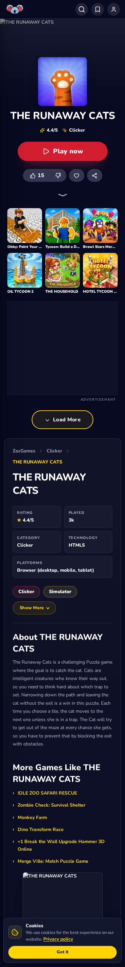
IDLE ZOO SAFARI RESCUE (47, 793)
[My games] (97, 9)
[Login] (113, 9)
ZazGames (24, 451)
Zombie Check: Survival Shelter (51, 805)
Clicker (54, 451)
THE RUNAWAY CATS (37, 462)
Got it (62, 952)
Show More (32, 608)
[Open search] (81, 9)
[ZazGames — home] (15, 9)
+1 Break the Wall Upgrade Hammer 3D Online (61, 845)
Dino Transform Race (41, 829)
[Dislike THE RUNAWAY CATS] (58, 175)
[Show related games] (62, 195)
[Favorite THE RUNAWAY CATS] (76, 175)
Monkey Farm (32, 817)
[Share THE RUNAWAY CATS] (94, 175)
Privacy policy (58, 939)
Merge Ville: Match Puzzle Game (53, 861)
